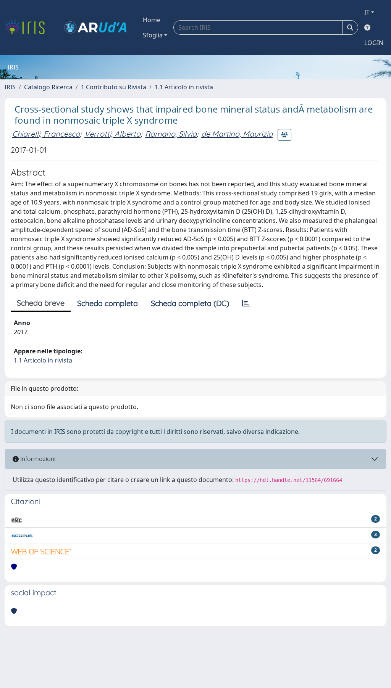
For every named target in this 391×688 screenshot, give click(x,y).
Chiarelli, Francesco (46, 134)
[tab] (246, 303)
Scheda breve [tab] (41, 303)
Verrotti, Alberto (112, 134)
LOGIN (373, 43)
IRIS (10, 87)
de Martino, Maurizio (237, 134)
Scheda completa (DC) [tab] (190, 303)
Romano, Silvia (171, 134)
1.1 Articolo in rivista (184, 87)
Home (151, 20)
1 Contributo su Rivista (113, 87)
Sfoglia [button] (153, 35)
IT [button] (367, 12)
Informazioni (37, 458)
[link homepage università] (95, 27)
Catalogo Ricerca (48, 87)
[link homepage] (28, 27)
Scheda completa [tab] (107, 303)
